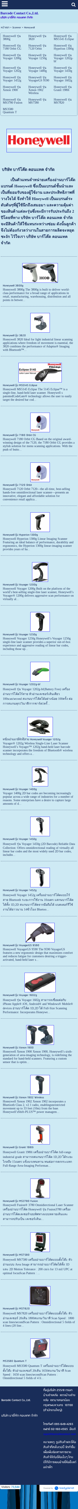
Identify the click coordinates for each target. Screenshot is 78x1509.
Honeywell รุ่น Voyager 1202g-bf (21, 684)
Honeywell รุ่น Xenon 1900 (18, 1047)
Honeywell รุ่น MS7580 (16, 1255)
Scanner (16, 27)
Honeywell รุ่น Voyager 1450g (19, 839)
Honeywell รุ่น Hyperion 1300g (20, 535)
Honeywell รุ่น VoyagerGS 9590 (21, 945)
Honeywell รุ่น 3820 (14, 335)
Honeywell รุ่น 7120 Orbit (17, 485)
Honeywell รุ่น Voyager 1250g (20, 634)
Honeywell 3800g (13, 285)
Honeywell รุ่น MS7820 (16, 1308)
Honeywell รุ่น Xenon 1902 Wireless (23, 1097)
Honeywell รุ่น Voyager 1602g (20, 995)
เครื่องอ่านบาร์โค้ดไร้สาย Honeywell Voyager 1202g (31, 739)
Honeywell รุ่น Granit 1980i (18, 1147)
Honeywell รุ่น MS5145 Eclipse (20, 385)
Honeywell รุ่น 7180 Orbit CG (19, 435)
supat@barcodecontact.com (59, 1434)
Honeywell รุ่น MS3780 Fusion (20, 1201)
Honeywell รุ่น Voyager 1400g (20, 789)
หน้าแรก (5, 27)
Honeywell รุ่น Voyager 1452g (19, 890)
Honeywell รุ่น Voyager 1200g (20, 584)
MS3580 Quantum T (15, 1361)
